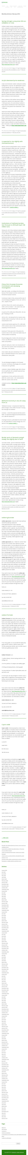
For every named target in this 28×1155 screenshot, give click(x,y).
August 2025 (4, 891)
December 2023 (5, 925)
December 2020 (5, 988)
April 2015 (4, 1071)
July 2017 (3, 1050)
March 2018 (4, 1040)
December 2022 (5, 946)
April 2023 (4, 939)
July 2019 (3, 1017)
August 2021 (4, 974)
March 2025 (4, 899)
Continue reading (14, 207)
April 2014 (4, 1089)
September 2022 (5, 951)
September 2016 (5, 1059)
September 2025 (5, 889)
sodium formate (7, 615)
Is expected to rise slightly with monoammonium (12, 142)
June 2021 (4, 977)
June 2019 (4, 1019)
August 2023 (4, 932)
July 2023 (3, 934)
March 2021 (4, 983)
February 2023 (5, 943)
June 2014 (4, 1085)
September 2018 (5, 1033)
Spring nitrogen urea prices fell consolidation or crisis (14, 22)
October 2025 (4, 887)
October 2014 (4, 1078)
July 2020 (3, 997)
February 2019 (5, 1026)
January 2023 (4, 945)
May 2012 (4, 1108)
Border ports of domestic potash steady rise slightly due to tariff (13, 438)
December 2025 (5, 884)
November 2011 (5, 1111)
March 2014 (4, 1090)
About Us (4, 1127)
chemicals (14, 1152)
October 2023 (4, 929)
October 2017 (4, 1045)
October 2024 (4, 908)
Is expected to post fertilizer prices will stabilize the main (14, 1134)
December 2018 (5, 1030)
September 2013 (5, 1101)
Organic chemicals (16, 604)
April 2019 (4, 1023)
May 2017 (4, 1054)
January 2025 (4, 903)
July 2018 (3, 1036)
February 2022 (5, 964)
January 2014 (4, 1094)
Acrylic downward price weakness (13, 80)
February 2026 (5, 880)
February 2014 (5, 1092)
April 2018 (4, 1038)
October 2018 (4, 1031)
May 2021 (4, 979)
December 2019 (5, 1009)
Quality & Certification (6, 1138)
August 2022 (4, 953)
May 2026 (4, 875)
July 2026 (3, 872)
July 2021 (3, 976)
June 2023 (4, 936)
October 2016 (4, 1057)
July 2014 (3, 1083)
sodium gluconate (8, 518)
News (14, 68)
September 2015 (5, 1069)
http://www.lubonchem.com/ (18, 691)
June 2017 (4, 1052)
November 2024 (5, 906)
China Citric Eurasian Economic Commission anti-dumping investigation (12, 286)
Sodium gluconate (6, 606)
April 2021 (4, 981)
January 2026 (4, 882)
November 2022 (5, 948)
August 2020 (4, 995)
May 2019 (4, 1021)
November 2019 (5, 1010)
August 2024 (4, 912)
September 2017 (5, 1047)
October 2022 (4, 950)
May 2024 (4, 917)
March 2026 (4, 879)
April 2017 (4, 1056)
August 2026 (4, 870)
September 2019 (5, 1014)
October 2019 (4, 1012)
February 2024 (5, 922)
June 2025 (4, 894)
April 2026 (4, 877)
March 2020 (4, 1004)
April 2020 (4, 1002)
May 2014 (4, 1087)
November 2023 (5, 927)
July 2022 (3, 955)
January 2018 (4, 1042)
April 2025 (4, 898)
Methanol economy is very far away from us (14, 401)
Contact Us (4, 1131)
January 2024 (4, 924)
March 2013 (4, 1106)
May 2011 (4, 1113)
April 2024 (4, 919)
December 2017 (5, 1043)
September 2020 (5, 993)
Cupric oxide (6, 725)
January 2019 (4, 1028)
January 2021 (4, 986)
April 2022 (4, 960)
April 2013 (4, 1104)
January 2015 (4, 1076)
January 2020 (4, 1007)
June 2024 (4, 915)
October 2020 (4, 991)
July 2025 (3, 892)
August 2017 (4, 1049)
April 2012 (4, 1109)
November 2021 (5, 969)
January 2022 (4, 965)
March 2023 (4, 941)
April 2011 (4, 1115)
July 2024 (3, 913)
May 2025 (4, 896)
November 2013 (5, 1097)
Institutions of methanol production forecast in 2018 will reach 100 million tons (13, 225)
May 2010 (4, 1116)
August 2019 (4, 1016)
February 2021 (5, 984)
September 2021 (5, 972)
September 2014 (5, 1080)
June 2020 (4, 998)
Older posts (5, 837)
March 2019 (4, 1024)
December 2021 (5, 967)
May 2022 (4, 958)
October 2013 (4, 1099)
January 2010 (4, 1118)
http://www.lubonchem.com (8, 64)
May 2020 (4, 1000)
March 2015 (4, 1073)
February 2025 (5, 901)
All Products (4, 1129)
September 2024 (5, 910)
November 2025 (5, 886)
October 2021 (4, 971)
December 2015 (5, 1064)
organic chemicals (20, 1152)
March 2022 (4, 962)
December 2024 (5, 905)
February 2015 (5, 1075)
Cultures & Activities (6, 1132)
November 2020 (5, 990)
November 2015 (5, 1066)
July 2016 (3, 1061)
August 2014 (4, 1082)
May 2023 (4, 938)
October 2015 (4, 1068)
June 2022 (4, 957)
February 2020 (5, 1005)
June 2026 (4, 873)
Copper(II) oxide (5, 828)
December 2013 (5, 1095)
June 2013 (4, 1102)
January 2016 (4, 1062)
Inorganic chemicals (17, 827)
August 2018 (4, 1035)
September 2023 (5, 931)
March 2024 (4, 920)
